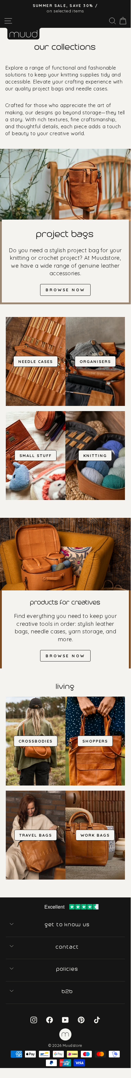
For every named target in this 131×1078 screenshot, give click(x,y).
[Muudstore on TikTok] (97, 1020)
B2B (68, 991)
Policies (68, 969)
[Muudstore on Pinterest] (81, 1020)
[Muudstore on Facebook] (49, 1020)
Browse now (65, 289)
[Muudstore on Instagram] (33, 1020)
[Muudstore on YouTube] (65, 1020)
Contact (67, 947)
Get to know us (68, 925)
